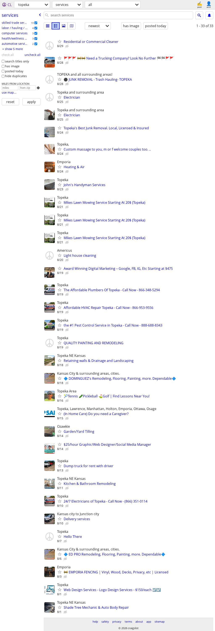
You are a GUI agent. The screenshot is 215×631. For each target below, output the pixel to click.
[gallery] (64, 25)
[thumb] (56, 25)
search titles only (17, 61)
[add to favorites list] (59, 41)
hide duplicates (16, 76)
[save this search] (209, 15)
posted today (14, 71)
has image (12, 66)
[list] (48, 25)
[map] (72, 25)
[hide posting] (67, 46)
